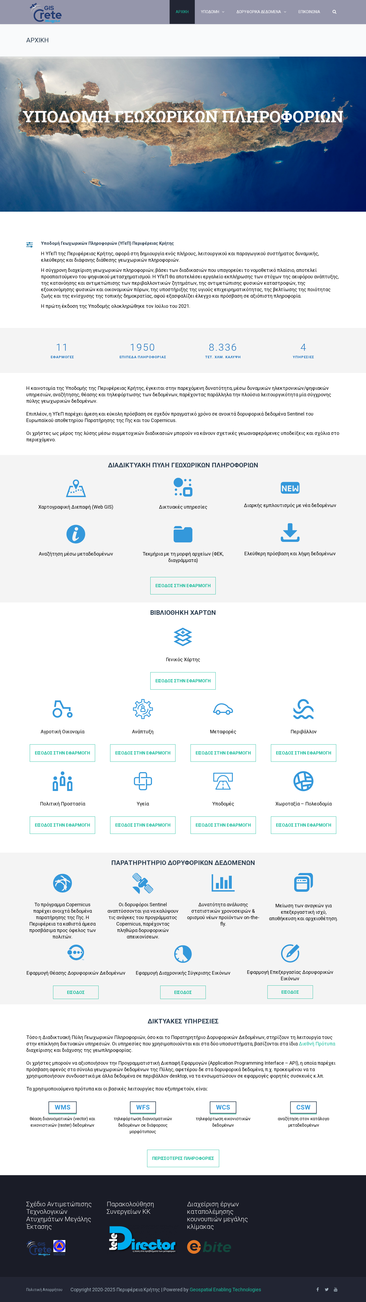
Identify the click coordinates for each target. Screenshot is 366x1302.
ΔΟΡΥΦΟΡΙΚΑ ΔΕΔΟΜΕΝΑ (259, 12)
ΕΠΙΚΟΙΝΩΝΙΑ (309, 12)
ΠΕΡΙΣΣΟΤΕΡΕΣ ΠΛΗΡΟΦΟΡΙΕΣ (183, 1158)
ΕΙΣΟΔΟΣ (76, 992)
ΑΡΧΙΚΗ (182, 12)
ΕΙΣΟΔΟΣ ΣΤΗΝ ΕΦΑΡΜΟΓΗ (183, 585)
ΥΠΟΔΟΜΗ (210, 12)
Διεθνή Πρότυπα (317, 1043)
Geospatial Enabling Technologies (225, 1289)
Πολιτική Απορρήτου (44, 1290)
